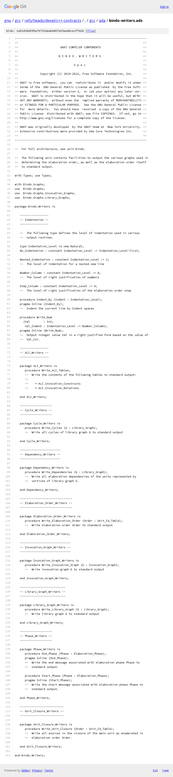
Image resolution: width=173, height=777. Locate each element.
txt (155, 770)
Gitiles (25, 770)
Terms (48, 770)
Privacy (37, 770)
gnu (7, 20)
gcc (18, 20)
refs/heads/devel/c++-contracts (52, 20)
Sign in (164, 7)
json (165, 770)
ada (102, 20)
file (90, 31)
